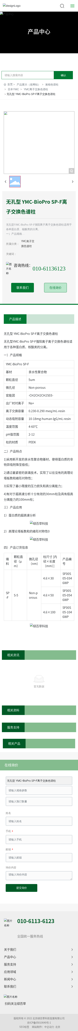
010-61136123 (49, 268)
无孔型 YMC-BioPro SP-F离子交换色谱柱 (31, 780)
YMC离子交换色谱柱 (36, 89)
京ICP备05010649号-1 (39, 1022)
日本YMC (13, 89)
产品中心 (39, 31)
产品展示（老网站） (29, 84)
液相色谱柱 (51, 84)
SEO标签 (24, 1027)
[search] (62, 5)
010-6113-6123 (35, 921)
